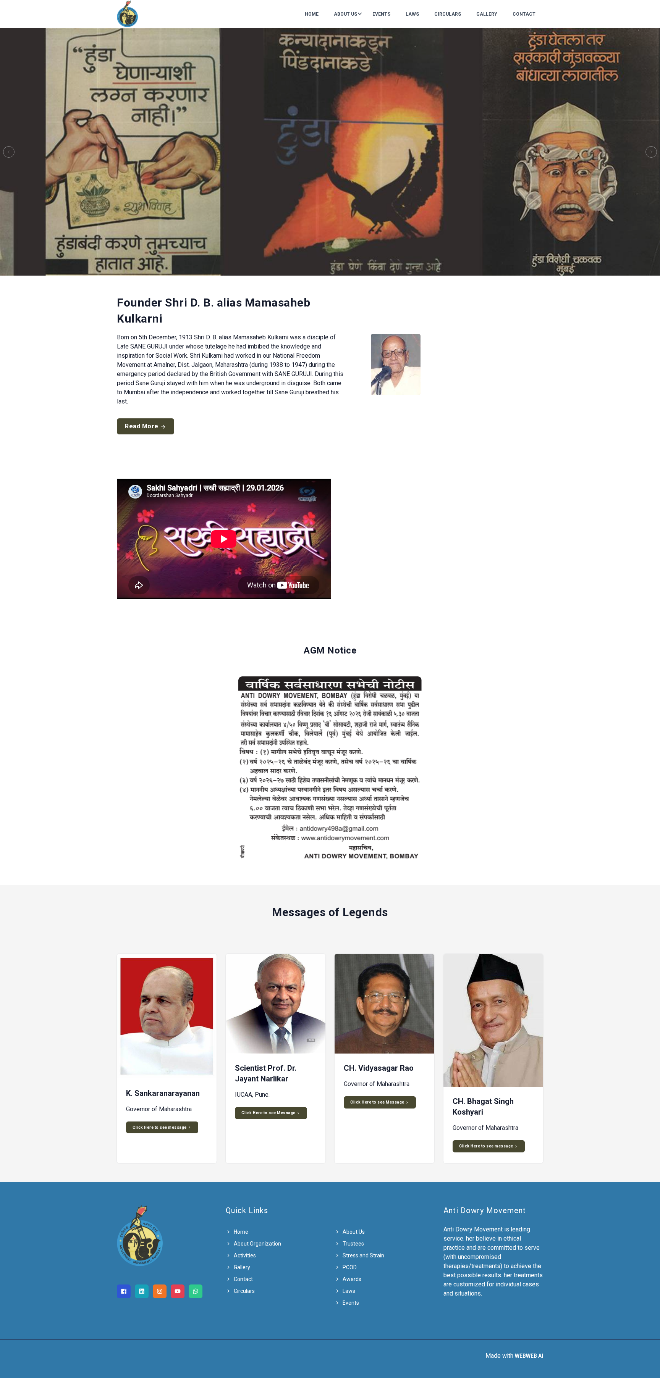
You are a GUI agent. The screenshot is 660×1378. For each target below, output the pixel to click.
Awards (351, 1279)
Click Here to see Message (268, 1113)
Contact (524, 14)
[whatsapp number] (195, 1291)
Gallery (486, 14)
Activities (244, 1255)
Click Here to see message (160, 1127)
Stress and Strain (362, 1255)
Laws (412, 14)
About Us (345, 14)
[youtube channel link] (177, 1291)
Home (312, 14)
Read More (142, 426)
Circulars (447, 14)
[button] (9, 152)
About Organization (257, 1244)
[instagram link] (160, 1291)
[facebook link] (124, 1291)
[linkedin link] (142, 1291)
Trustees (352, 1244)
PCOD (349, 1267)
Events (381, 14)
